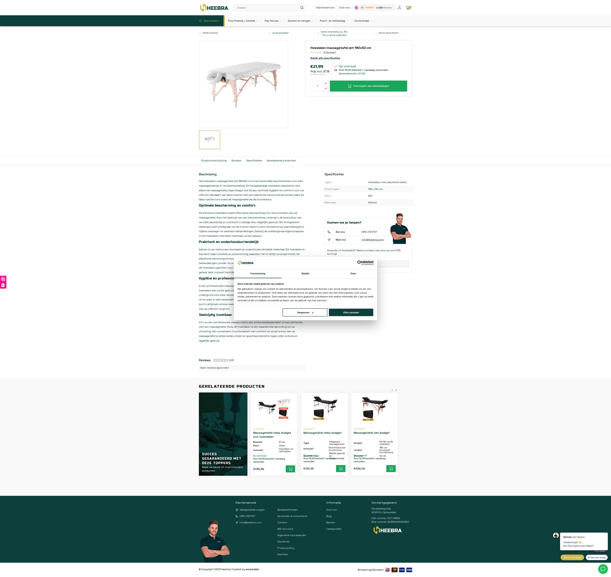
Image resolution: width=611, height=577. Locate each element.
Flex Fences (271, 20)
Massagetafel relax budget (322, 433)
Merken (330, 522)
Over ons (344, 7)
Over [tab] (353, 273)
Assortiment (211, 20)
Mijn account (285, 529)
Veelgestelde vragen (252, 509)
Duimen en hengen (299, 20)
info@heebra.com (373, 239)
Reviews (236, 160)
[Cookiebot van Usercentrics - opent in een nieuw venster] (360, 262)
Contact (282, 522)
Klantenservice (325, 7)
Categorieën (333, 529)
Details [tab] (305, 273)
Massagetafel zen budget (372, 433)
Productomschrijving (214, 160)
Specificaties (254, 160)
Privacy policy (286, 548)
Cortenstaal (362, 20)
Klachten (282, 554)
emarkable (252, 569)
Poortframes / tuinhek (241, 20)
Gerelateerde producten (281, 160)
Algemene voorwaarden (291, 535)
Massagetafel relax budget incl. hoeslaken (272, 434)
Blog (328, 516)
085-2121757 (369, 232)
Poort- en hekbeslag (332, 20)
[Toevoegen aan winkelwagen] (290, 468)
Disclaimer (283, 541)
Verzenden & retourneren (292, 516)
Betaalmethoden (287, 509)
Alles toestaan (351, 312)
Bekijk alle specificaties (325, 58)
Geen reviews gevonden (214, 367)
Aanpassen (303, 312)
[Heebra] (214, 7)
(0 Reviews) (329, 52)
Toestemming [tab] (257, 273)
